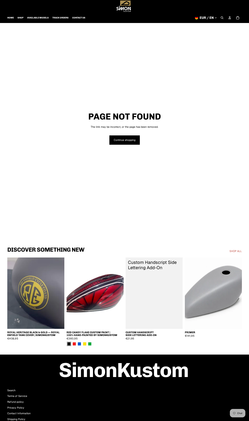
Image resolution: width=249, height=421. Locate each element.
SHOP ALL (235, 251)
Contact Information (19, 413)
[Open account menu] (230, 18)
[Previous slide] (12, 293)
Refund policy (15, 401)
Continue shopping (124, 140)
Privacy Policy (15, 407)
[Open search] (222, 18)
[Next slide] (58, 293)
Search (11, 390)
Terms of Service (17, 396)
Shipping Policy (16, 419)
